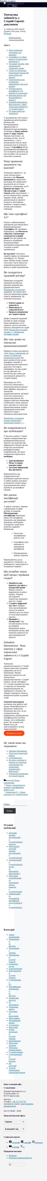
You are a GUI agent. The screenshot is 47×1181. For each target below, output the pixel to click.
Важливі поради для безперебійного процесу (17, 97)
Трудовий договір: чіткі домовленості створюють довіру (19, 66)
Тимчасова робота (13, 1008)
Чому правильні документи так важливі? (15, 52)
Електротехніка (15, 969)
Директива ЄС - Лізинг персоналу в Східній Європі (16, 793)
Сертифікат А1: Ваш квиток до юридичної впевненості (18, 59)
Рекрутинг (13, 1027)
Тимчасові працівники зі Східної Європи (18, 775)
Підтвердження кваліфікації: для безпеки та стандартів (18, 91)
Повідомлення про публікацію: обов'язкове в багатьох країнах (18, 83)
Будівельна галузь (13, 965)
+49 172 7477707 (19, 1102)
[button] (14, 1121)
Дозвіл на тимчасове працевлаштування (12, 356)
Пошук (7, 804)
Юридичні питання (13, 1044)
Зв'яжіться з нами (14, 733)
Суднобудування (16, 1052)
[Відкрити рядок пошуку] (6, 6)
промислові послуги (14, 999)
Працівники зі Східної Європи (14, 958)
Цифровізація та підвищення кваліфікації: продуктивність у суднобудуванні (15, 901)
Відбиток (13, 1156)
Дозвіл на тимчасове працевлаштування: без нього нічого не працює (19, 74)
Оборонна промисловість (15, 1049)
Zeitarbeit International (18, 751)
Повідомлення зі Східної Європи (15, 974)
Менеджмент (14, 1018)
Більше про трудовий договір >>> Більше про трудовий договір (15, 332)
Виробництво (15, 1041)
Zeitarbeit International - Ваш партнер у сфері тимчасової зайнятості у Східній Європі (18, 105)
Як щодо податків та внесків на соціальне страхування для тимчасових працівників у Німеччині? (17, 765)
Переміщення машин (14, 1021)
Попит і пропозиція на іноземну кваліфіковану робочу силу (14, 787)
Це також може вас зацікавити (17, 112)
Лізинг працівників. (17, 353)
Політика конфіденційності (20, 1158)
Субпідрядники (15, 758)
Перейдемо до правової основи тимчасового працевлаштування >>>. (14, 420)
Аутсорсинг (14, 1025)
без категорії (12, 1064)
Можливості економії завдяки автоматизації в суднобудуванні (15, 852)
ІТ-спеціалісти (14, 1003)
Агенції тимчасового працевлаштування (17, 1070)
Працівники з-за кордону (14, 290)
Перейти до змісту (8, 1)
